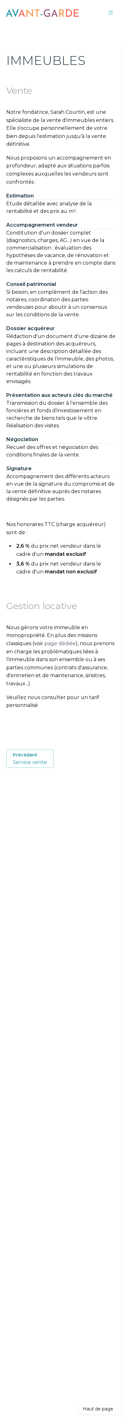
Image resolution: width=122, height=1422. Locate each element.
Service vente (30, 758)
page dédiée (60, 643)
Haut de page (98, 1409)
